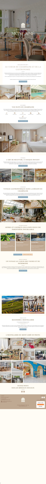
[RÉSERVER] (8, 242)
